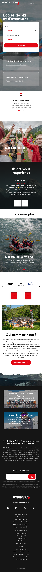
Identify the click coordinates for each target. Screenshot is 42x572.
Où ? (6, 27)
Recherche (21, 45)
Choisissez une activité (12, 35)
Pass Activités (14, 144)
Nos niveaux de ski (21, 527)
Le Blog (21, 541)
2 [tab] (21, 111)
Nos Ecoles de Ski (21, 519)
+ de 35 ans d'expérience (21, 100)
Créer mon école (21, 533)
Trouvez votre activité (14, 81)
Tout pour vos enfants (20, 254)
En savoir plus (20, 362)
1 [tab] (19, 111)
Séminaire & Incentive (21, 522)
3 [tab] (23, 111)
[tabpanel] (21, 101)
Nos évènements (21, 538)
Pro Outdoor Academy (21, 524)
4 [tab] (24, 160)
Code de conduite (21, 559)
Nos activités (21, 517)
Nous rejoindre (21, 536)
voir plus (24, 196)
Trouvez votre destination (16, 65)
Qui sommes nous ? (21, 530)
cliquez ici (36, 487)
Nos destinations (21, 514)
